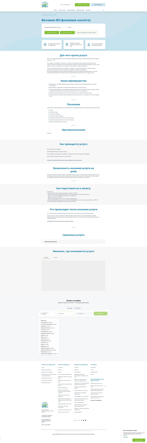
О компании (60, 367)
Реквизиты (76, 369)
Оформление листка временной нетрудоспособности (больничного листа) (65, 400)
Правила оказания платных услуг (81, 390)
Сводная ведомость (78, 412)
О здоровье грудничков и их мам (64, 403)
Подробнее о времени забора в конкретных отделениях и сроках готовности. (64, 160)
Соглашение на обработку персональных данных (47, 416)
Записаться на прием (82, 4)
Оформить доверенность (63, 387)
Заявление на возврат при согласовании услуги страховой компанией (64, 391)
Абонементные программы (47, 372)
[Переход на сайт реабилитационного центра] (104, 386)
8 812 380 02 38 (66, 4)
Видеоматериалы (94, 372)
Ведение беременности (46, 369)
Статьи (92, 369)
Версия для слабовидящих (96, 400)
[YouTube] (85, 420)
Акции (43, 367)
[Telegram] (77, 420)
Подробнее (125, 437)
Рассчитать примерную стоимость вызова (86, 32)
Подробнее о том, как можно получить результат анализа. (60, 221)
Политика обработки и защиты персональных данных (46, 420)
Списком (55, 257)
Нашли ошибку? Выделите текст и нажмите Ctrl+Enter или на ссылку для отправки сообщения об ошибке (73, 434)
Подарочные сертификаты (47, 380)
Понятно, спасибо (139, 440)
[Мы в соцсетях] (79, 420)
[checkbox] (40, 320)
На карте (46, 257)
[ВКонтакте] (75, 420)
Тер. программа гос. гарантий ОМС (81, 396)
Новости (92, 374)
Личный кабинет (98, 4)
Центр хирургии (71, 10)
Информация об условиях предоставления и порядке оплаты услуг (81, 376)
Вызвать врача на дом (67, 32)
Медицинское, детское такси (96, 383)
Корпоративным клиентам (47, 378)
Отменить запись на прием (63, 412)
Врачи (55, 10)
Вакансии (60, 369)
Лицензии (76, 367)
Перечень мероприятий (79, 402)
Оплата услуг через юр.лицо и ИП (65, 409)
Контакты (88, 10)
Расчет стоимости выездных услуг (64, 374)
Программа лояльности (46, 382)
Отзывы (59, 372)
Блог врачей (93, 367)
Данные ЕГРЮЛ (77, 372)
